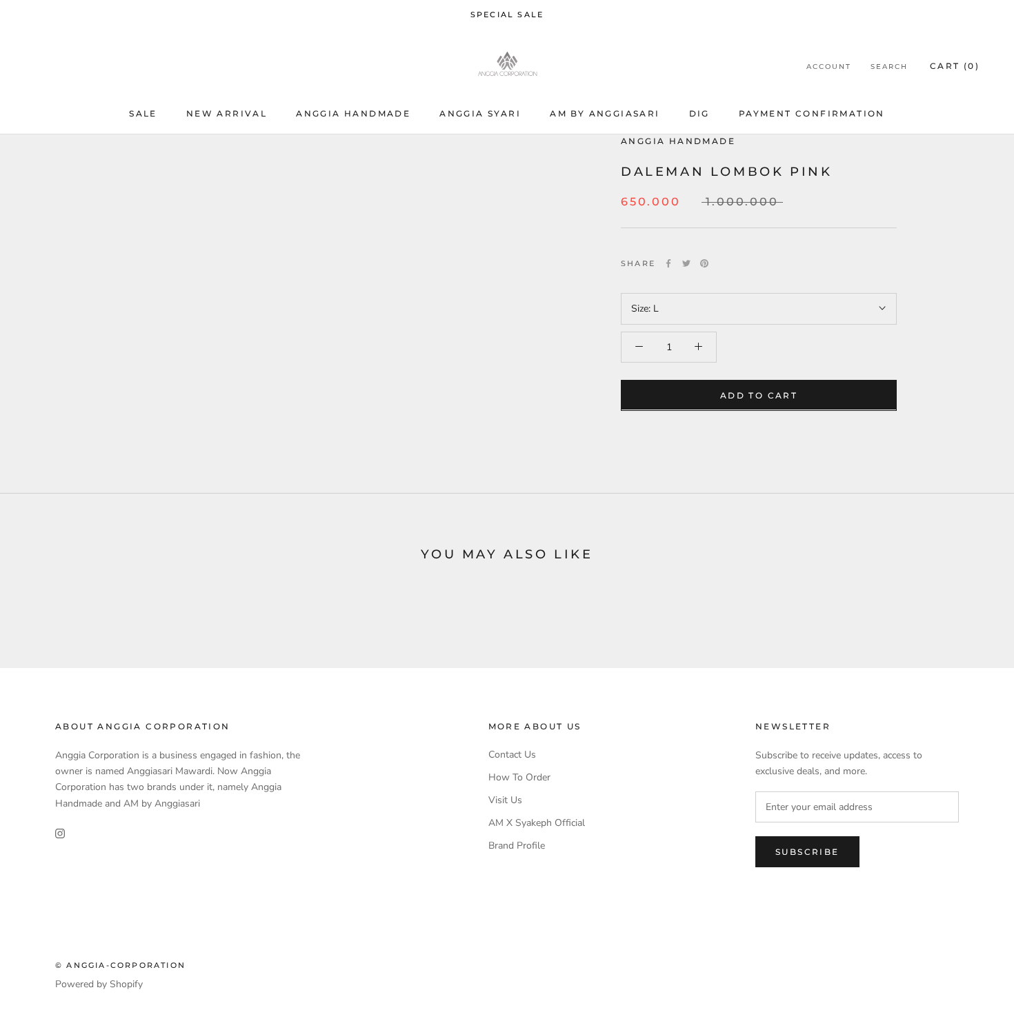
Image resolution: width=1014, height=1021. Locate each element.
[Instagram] (60, 833)
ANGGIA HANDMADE (678, 141)
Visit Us (505, 800)
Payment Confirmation (812, 114)
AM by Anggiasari (604, 114)
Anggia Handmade (353, 114)
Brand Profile (516, 845)
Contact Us (512, 754)
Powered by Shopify (99, 984)
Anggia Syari (480, 114)
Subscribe (807, 852)
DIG (699, 114)
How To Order (519, 777)
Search (889, 66)
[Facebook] (668, 263)
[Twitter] (686, 263)
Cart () (955, 66)
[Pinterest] (704, 263)
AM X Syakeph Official (536, 822)
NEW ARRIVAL (226, 114)
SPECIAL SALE (507, 14)
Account (828, 66)
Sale (143, 114)
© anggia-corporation (120, 965)
